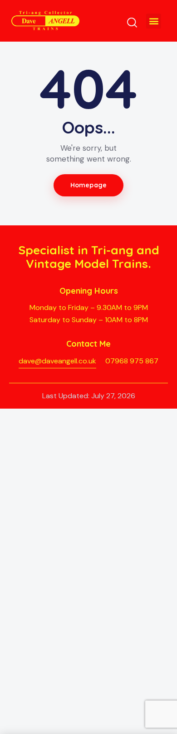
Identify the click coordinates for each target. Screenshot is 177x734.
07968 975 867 (131, 361)
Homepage (88, 185)
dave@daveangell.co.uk (57, 361)
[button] (153, 21)
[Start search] (132, 22)
